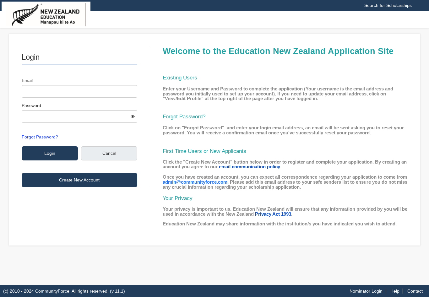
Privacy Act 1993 (273, 214)
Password (31, 105)
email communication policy (249, 166)
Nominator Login (366, 291)
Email (27, 80)
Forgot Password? (40, 136)
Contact (415, 291)
